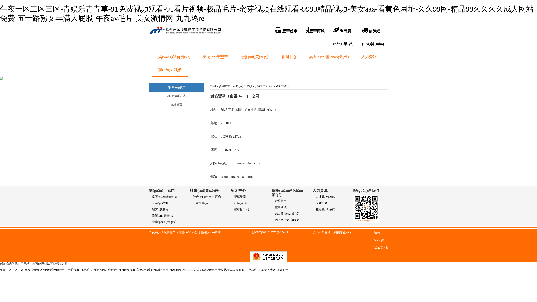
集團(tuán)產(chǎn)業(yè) (329, 57)
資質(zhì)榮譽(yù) (163, 215)
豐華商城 (281, 207)
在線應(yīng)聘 (325, 209)
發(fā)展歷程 (160, 209)
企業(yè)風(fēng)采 (164, 222)
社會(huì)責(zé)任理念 (207, 196)
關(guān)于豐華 (215, 57)
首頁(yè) (238, 86)
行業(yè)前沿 (242, 203)
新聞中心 (288, 57)
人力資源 (369, 57)
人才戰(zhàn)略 (325, 196)
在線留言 (176, 104)
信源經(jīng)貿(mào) (287, 219)
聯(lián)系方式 (277, 86)
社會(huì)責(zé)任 (254, 57)
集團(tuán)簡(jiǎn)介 (164, 196)
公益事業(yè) (201, 203)
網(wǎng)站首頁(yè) (174, 57)
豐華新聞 (240, 196)
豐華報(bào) (241, 209)
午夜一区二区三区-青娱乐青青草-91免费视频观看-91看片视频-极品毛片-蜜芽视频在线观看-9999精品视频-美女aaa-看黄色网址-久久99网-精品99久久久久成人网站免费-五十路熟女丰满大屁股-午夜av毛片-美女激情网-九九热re (144, 270)
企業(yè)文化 (160, 203)
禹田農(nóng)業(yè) (287, 213)
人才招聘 (321, 203)
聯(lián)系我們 (170, 70)
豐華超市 (281, 201)
